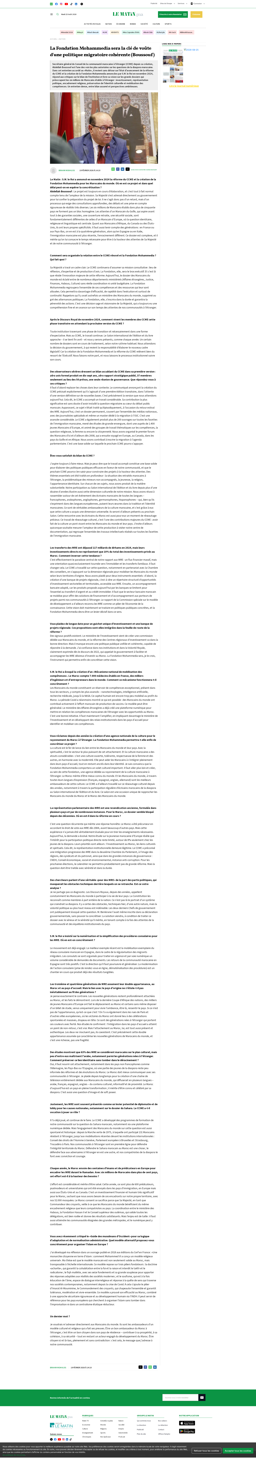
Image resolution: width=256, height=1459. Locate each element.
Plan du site (141, 1434)
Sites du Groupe (166, 3)
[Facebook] (56, 3)
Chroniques (86, 1437)
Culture (156, 24)
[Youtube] (66, 3)
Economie (86, 1425)
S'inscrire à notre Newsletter (170, 14)
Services (181, 3)
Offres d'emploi (164, 1434)
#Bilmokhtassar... (186, 32)
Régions (103, 1429)
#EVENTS (115, 32)
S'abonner (196, 14)
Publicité (154, 3)
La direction (141, 1425)
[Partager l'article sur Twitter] (128, 169)
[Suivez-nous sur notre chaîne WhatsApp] (52, 3)
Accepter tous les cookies (238, 1450)
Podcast (122, 1437)
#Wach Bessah (93, 32)
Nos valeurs (162, 1420)
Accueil (53, 39)
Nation (108, 24)
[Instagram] (61, 3)
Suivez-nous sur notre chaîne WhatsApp (144, 170)
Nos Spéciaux (105, 1437)
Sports (168, 24)
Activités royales (92, 24)
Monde (133, 24)
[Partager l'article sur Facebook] (117, 169)
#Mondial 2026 (67, 32)
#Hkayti (80, 32)
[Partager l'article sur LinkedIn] (122, 169)
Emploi (121, 1429)
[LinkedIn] (76, 3)
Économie (121, 24)
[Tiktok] (71, 3)
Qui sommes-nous (144, 1420)
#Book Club (148, 32)
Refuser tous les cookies (206, 1450)
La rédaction (163, 1425)
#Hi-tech (172, 32)
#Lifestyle (161, 32)
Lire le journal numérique (184, 86)
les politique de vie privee (14, 1455)
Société (144, 24)
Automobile (123, 1433)
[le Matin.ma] (128, 14)
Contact (161, 1429)
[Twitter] (82, 3)
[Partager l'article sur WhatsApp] (113, 169)
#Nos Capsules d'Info (131, 32)
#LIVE (105, 32)
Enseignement (87, 1433)
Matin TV (85, 1420)
